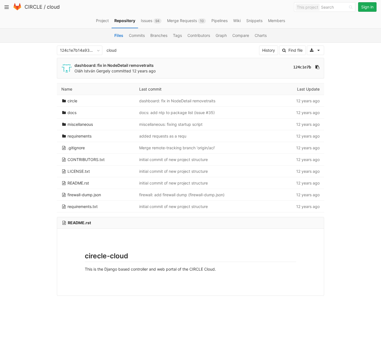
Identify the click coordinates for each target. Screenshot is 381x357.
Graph (221, 35)
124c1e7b (302, 67)
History (268, 50)
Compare (240, 35)
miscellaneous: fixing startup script (170, 124)
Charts (261, 35)
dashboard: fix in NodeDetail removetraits (114, 65)
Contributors (198, 35)
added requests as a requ (162, 136)
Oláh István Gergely (92, 70)
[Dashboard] (17, 9)
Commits (137, 35)
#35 (209, 112)
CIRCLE (33, 7)
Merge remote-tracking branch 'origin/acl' (177, 147)
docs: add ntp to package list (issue (172, 112)
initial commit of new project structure (173, 159)
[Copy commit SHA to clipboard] (317, 67)
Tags (177, 35)
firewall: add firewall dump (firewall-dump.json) (182, 194)
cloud (53, 7)
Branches (158, 35)
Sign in (367, 6)
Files (118, 35)
